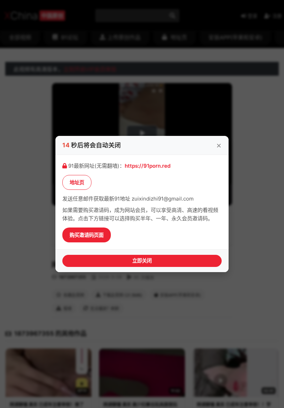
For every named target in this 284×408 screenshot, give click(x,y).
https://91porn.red (148, 166)
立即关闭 (142, 260)
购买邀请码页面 (87, 235)
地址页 (77, 182)
